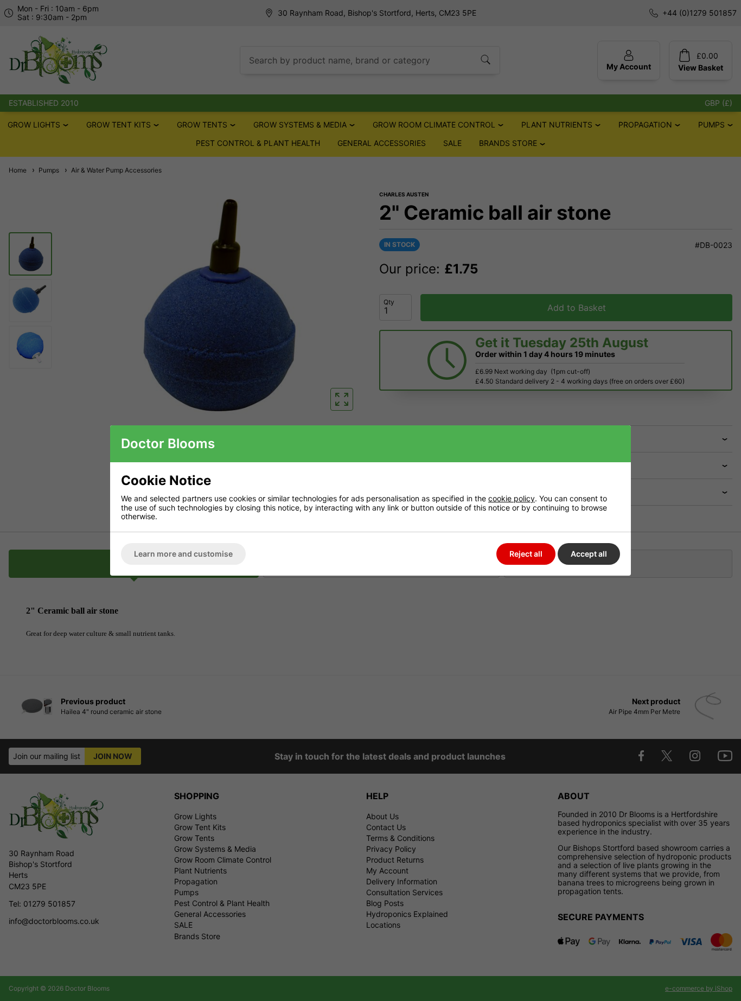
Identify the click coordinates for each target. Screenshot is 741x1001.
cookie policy (511, 498)
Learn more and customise (183, 553)
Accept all (589, 553)
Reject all (525, 553)
